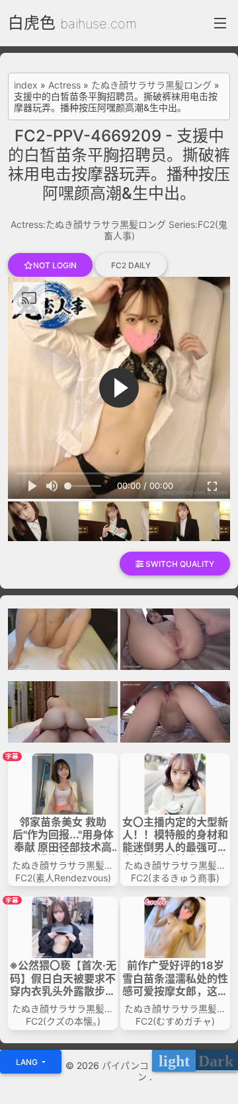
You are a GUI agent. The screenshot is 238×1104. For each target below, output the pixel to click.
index (26, 85)
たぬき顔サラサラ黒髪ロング (151, 85)
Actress (64, 85)
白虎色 (32, 22)
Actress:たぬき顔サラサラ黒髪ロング (88, 224)
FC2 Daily (131, 265)
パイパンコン (125, 1071)
